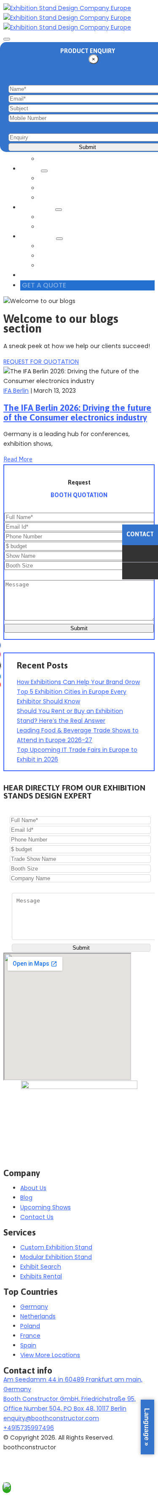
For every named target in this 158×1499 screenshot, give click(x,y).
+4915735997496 (28, 1428)
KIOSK (49, 188)
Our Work (38, 207)
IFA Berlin (16, 390)
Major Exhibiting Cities (73, 256)
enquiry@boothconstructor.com (51, 1418)
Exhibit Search (61, 159)
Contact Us (42, 275)
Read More (17, 459)
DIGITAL (52, 198)
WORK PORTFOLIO (67, 217)
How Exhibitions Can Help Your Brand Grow (78, 682)
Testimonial (58, 227)
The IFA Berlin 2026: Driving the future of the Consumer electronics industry (77, 412)
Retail (31, 169)
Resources (39, 236)
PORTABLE (55, 178)
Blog (47, 265)
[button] (41, 361)
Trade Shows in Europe (75, 246)
